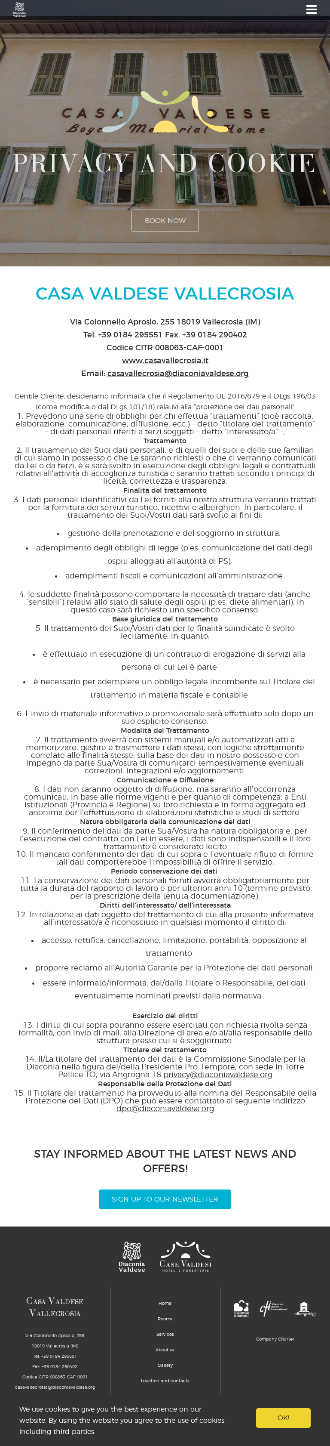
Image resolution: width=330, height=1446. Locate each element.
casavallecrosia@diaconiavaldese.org (178, 374)
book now (165, 220)
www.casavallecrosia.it (165, 361)
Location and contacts (165, 1381)
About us (165, 1350)
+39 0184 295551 (130, 335)
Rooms (165, 1319)
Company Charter (275, 1339)
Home (165, 1303)
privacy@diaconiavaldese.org (217, 1075)
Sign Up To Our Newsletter (165, 1199)
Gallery (165, 1365)
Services (165, 1334)
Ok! (283, 1418)
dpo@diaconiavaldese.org (165, 1109)
